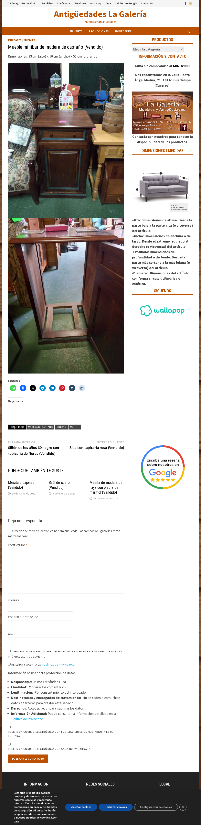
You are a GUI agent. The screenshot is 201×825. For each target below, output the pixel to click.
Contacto (147, 3)
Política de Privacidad (58, 664)
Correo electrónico (23, 617)
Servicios (47, 3)
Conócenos (63, 3)
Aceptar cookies (81, 807)
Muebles (29, 40)
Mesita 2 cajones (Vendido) (21, 485)
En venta (75, 31)
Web (11, 633)
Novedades (123, 31)
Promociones (99, 31)
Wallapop (95, 3)
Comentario (18, 545)
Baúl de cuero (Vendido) (59, 485)
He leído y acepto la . (43, 664)
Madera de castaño (40, 427)
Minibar (61, 427)
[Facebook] (186, 3)
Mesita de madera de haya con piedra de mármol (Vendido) (106, 487)
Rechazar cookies (116, 807)
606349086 (182, 66)
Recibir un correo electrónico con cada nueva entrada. (49, 749)
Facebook (80, 3)
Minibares (15, 40)
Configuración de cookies (156, 807)
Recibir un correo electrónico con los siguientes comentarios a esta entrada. (60, 734)
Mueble (74, 427)
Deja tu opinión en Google (121, 3)
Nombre (13, 600)
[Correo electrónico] (190, 3)
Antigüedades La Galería (100, 13)
